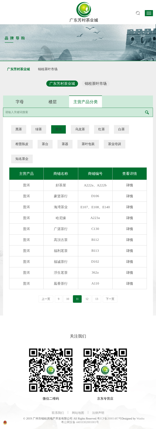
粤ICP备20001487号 (109, 418)
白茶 (121, 129)
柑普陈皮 (21, 144)
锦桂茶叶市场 (47, 69)
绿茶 (38, 129)
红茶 (101, 129)
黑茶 (18, 129)
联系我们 (58, 412)
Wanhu (140, 418)
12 (87, 299)
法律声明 (98, 412)
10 (67, 299)
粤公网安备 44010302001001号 (80, 422)
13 (96, 299)
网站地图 (78, 412)
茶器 (65, 144)
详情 (129, 185)
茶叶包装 (88, 144)
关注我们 (78, 336)
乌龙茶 (80, 129)
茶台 (45, 144)
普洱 (58, 129)
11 (77, 299)
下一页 (110, 299)
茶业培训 (114, 144)
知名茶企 (21, 158)
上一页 (46, 299)
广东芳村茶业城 (18, 69)
